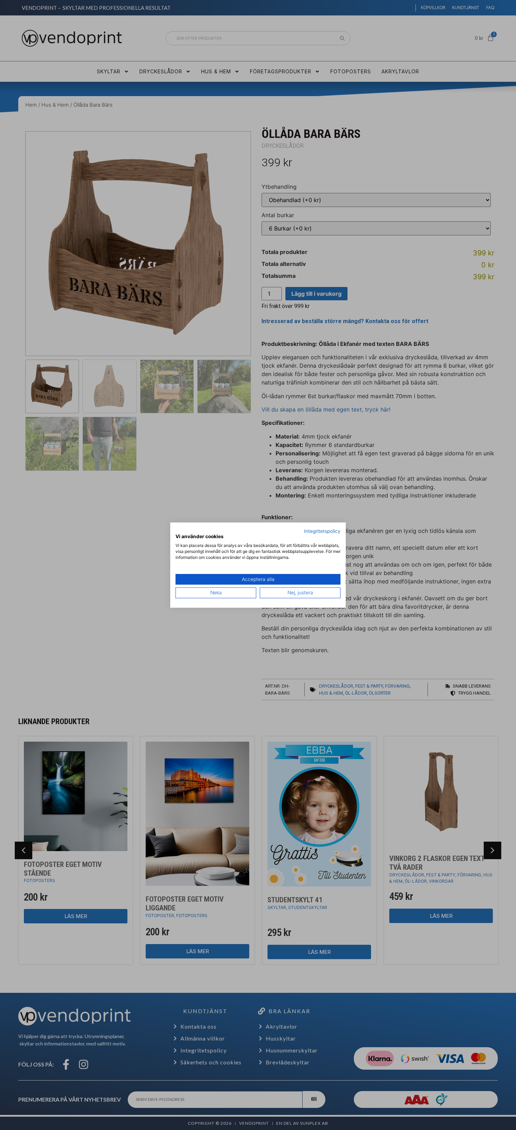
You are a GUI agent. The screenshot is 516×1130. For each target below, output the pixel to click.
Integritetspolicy (322, 531)
